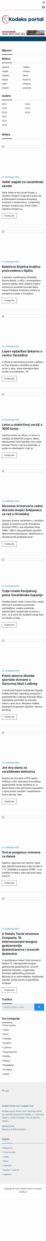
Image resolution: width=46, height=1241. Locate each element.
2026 (27, 112)
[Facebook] (43, 7)
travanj (26, 71)
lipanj (25, 75)
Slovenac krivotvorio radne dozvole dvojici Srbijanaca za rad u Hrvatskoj (22, 510)
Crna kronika (9, 1025)
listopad (27, 83)
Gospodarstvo (10, 1052)
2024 (27, 104)
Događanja (8, 1065)
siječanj (5, 67)
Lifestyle (7, 1038)
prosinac (27, 88)
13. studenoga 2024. (11, 177)
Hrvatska (7, 1069)
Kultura (6, 1060)
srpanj (5, 79)
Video (6, 1030)
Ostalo (6, 1074)
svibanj (5, 75)
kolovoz (27, 79)
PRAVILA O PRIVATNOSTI (14, 1129)
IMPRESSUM (8, 1126)
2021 (4, 116)
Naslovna (7, 1148)
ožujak (5, 71)
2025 (27, 108)
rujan (4, 83)
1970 (4, 104)
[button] (23, 38)
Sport (6, 1034)
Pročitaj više (9, 216)
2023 (4, 125)
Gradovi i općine (11, 1170)
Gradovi (7, 1043)
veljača (26, 67)
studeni (5, 88)
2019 (4, 108)
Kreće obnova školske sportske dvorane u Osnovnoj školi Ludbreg (19, 679)
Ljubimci (7, 1047)
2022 (4, 120)
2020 (4, 112)
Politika (6, 1056)
